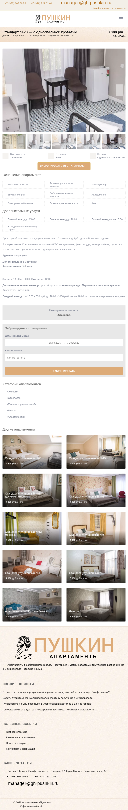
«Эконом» (12, 391)
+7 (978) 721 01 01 (41, 3)
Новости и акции (16, 743)
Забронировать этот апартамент (64, 166)
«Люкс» (11, 410)
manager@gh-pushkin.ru (86, 2)
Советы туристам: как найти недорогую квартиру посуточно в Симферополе (47, 697)
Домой (5, 36)
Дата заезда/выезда (17, 336)
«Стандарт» (64, 314)
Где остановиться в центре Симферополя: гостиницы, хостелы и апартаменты (48, 709)
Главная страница (16, 731)
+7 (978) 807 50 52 (15, 3)
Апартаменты (19, 36)
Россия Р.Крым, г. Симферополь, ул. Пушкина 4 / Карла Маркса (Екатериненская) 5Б (57, 771)
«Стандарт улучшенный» (21, 404)
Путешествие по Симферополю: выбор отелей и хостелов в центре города (46, 703)
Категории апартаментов (20, 737)
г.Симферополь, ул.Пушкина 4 (108, 8)
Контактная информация (20, 748)
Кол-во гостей (13, 350)
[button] (119, 90)
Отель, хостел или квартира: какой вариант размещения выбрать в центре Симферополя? (56, 692)
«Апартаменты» (16, 416)
